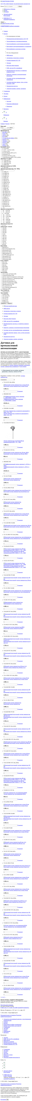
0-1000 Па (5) (5, 180)
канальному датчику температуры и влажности (15, 366)
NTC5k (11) (5, 299)
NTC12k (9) (5, 297)
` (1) (3, 207)
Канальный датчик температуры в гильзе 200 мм (16, 755)
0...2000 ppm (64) (6, 161)
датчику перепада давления (16, 365)
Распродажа (14, 306)
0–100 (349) (5, 167)
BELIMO (4, 132)
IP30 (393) (4, 263)
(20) (5, 133)
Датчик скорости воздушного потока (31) (12, 276)
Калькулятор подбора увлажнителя (12, 1024)
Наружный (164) (6, 257)
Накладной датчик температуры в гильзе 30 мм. (16, 890)
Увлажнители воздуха (12, 86)
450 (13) (4, 240)
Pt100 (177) (5, 300)
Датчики (9, 63)
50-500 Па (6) (5, 204)
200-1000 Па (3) (6, 200)
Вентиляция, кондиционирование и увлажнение (19, 46)
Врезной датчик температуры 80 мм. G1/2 (14, 843)
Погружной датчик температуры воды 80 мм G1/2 (16, 491)
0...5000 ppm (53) (6, 163)
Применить (3, 303)
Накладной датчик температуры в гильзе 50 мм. (16, 386)
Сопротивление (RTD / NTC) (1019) (11, 157)
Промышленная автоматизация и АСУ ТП (17, 38)
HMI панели (10, 55)
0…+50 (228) (5, 213)
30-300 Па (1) (5, 201)
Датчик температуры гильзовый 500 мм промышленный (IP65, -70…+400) (14, 441)
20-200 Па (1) (5, 198)
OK (7, 1099)
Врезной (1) (5, 247)
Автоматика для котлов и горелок (15, 58)
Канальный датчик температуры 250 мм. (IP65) (16, 453)
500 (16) (4, 243)
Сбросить (10, 303)
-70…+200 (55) (6, 212)
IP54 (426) (4, 266)
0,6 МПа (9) (5, 177)
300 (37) (4, 235)
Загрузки (9, 101)
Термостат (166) (6, 288)
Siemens (4, 142)
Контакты (6, 109)
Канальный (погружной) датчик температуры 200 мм (17, 692)
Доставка (6, 93)
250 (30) (4, 232)
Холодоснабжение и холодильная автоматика (18, 44)
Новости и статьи (8, 1054)
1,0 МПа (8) (5, 188)
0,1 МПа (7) (5, 172)
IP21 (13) (4, 262)
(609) (5, 136)
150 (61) (4, 229)
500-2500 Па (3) (6, 206)
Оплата (5, 96)
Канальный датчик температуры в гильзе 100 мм (16, 831)
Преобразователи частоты (10, 1043)
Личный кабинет (8, 14)
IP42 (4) (4, 265)
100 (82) (4, 228)
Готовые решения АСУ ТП (13, 60)
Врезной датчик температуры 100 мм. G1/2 (14, 667)
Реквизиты (9, 106)
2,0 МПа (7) (5, 197)
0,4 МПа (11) (5, 176)
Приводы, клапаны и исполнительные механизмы (16, 327)
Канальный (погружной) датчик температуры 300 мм (17, 966)
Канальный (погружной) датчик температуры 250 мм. (17, 656)
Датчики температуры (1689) (9, 282)
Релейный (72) (6, 154)
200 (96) (4, 231)
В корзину (20, 391)
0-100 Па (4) (5, 179)
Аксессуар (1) (5, 291)
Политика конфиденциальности (11, 1016)
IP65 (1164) (5, 268)
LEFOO (4, 135)
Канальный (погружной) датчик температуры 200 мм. (17, 616)
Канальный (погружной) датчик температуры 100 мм (17, 580)
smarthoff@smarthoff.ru (9, 19)
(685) (5, 142)
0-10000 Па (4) (6, 182)
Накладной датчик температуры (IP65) (13, 628)
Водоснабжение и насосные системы (16, 49)
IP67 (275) (4, 269)
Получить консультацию (7, 1005)
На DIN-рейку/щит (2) (8, 254)
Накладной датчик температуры (12, 480)
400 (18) (4, 238)
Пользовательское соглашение (8, 1015)
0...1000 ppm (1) (6, 160)
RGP (3, 136)
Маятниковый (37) (7, 253)
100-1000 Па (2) (6, 191)
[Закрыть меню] (5, 22)
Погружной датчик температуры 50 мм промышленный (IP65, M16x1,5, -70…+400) (15, 566)
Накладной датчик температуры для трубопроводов (17, 538)
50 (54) (4, 241)
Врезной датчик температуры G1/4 (12, 938)
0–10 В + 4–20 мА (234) (8, 150)
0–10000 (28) (5, 164)
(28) (5, 145)
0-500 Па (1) (5, 185)
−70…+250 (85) (6, 221)
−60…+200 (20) (6, 219)
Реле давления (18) (7, 285)
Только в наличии (6, 129)
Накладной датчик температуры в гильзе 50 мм (16, 805)
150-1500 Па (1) (6, 195)
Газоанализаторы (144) (8, 275)
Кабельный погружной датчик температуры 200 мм (17, 743)
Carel (3, 144)
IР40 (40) (4, 271)
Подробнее (3, 1099)
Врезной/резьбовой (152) (8, 248)
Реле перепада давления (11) (9, 287)
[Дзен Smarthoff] (5, 1066)
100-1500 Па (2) (6, 192)
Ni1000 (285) (5, 294)
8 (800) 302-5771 (5, 1007)
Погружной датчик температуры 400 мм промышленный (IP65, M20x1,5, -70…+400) (15, 552)
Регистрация (7, 15)
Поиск (2, 6)
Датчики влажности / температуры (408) (12, 278)
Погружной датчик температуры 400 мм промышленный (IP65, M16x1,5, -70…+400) (15, 781)
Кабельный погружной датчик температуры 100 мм (17, 526)
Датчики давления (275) (8, 279)
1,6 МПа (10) (5, 189)
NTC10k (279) (5, 296)
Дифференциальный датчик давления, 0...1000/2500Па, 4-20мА (13, 400)
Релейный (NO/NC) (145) (8, 155)
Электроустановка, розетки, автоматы (16, 88)
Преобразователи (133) (8, 284)
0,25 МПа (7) (5, 174)
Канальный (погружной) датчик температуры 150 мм (17, 768)
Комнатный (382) (6, 251)
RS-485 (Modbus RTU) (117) (9, 153)
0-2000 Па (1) (5, 183)
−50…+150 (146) (6, 216)
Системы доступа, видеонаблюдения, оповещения (16, 330)
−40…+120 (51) (6, 215)
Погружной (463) (6, 259)
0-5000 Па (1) (5, 186)
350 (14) (4, 237)
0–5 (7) (4, 225)
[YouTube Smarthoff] (5, 1068)
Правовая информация (12, 103)
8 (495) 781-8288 (13, 1007)
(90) (5, 135)
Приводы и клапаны (9, 1041)
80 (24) (4, 244)
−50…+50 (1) (5, 218)
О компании (7, 91)
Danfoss (4, 145)
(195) (5, 144)
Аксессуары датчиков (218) (9, 274)
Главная (6, 31)
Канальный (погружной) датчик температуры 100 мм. (17, 731)
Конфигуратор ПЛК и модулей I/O (12, 1025)
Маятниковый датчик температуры (12, 603)
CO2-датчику (23, 366)
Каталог (6, 33)
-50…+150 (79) (6, 210)
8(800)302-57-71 (8, 18)
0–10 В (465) (5, 148)
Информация (7, 98)
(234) (6, 141)
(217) (5, 139)
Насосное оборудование (13, 65)
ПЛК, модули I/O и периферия (14, 68)
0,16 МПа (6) (5, 173)
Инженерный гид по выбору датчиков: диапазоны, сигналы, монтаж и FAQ (13, 371)
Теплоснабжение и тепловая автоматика (17, 41)
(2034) (9, 138)
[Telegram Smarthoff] (5, 1063)
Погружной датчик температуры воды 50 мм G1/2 (16, 867)
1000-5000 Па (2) (6, 194)
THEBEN (4, 141)
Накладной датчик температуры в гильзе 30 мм (16, 679)
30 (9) (3, 234)
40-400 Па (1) (5, 203)
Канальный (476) (6, 250)
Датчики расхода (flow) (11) (9, 281)
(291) (6, 132)
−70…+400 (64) (6, 222)
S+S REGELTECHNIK (8, 138)
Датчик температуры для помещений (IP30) (15, 794)
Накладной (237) (6, 256)
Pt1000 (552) (5, 302)
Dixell (3, 133)
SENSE (4, 139)
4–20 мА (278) (6, 151)
